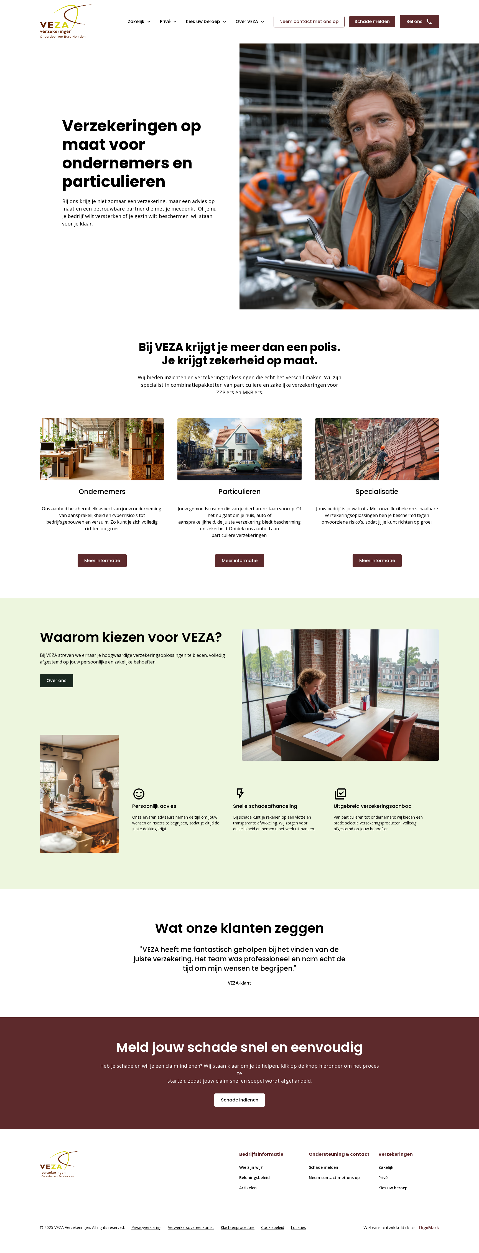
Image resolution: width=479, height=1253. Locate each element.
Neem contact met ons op (309, 21)
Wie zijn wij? (251, 1167)
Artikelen (248, 1187)
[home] (65, 21)
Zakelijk (136, 21)
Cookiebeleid (272, 1227)
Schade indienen (239, 1100)
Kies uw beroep (392, 1187)
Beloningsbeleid (254, 1177)
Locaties (298, 1227)
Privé (165, 21)
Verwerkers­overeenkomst (191, 1227)
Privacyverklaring (146, 1227)
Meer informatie (102, 560)
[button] (139, 21)
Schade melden (372, 21)
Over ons (57, 680)
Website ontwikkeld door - (401, 1227)
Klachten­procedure (237, 1227)
